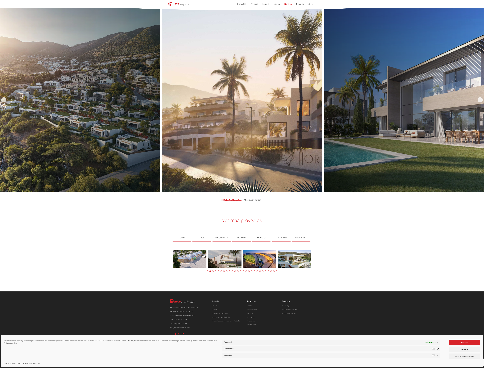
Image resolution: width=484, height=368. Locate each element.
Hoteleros (261, 237)
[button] (480, 99)
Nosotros (216, 306)
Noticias (288, 4)
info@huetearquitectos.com (180, 328)
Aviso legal (36, 363)
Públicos (241, 237)
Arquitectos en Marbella (221, 317)
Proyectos (241, 4)
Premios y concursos (220, 313)
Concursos (281, 237)
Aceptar (464, 342)
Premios (254, 4)
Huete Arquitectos (181, 4)
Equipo (277, 4)
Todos (182, 237)
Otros (201, 237)
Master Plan (301, 237)
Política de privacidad (25, 363)
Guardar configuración (464, 356)
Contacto (300, 4)
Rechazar (464, 349)
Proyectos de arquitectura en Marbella (226, 321)
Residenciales (235, 200)
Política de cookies (10, 363)
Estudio (265, 4)
